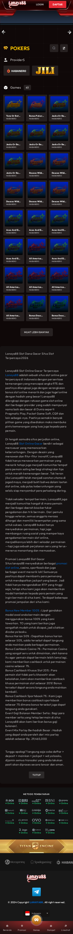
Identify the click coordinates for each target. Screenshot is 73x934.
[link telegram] (36, 892)
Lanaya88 (11, 375)
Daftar (58, 4)
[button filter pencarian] (64, 48)
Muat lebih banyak (36, 332)
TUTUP (36, 775)
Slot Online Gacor (31, 443)
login (40, 4)
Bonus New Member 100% (22, 610)
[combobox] (54, 48)
